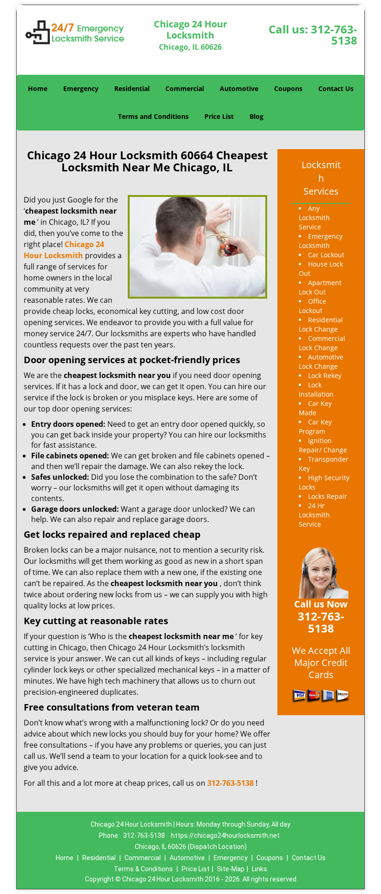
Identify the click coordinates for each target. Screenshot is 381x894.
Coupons (288, 88)
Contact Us (336, 88)
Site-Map (230, 869)
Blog (256, 116)
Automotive (239, 88)
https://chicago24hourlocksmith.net (225, 835)
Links (259, 869)
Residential (132, 88)
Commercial (184, 88)
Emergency (81, 88)
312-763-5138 (334, 34)
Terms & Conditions (143, 869)
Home (37, 88)
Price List (219, 116)
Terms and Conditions (153, 116)
